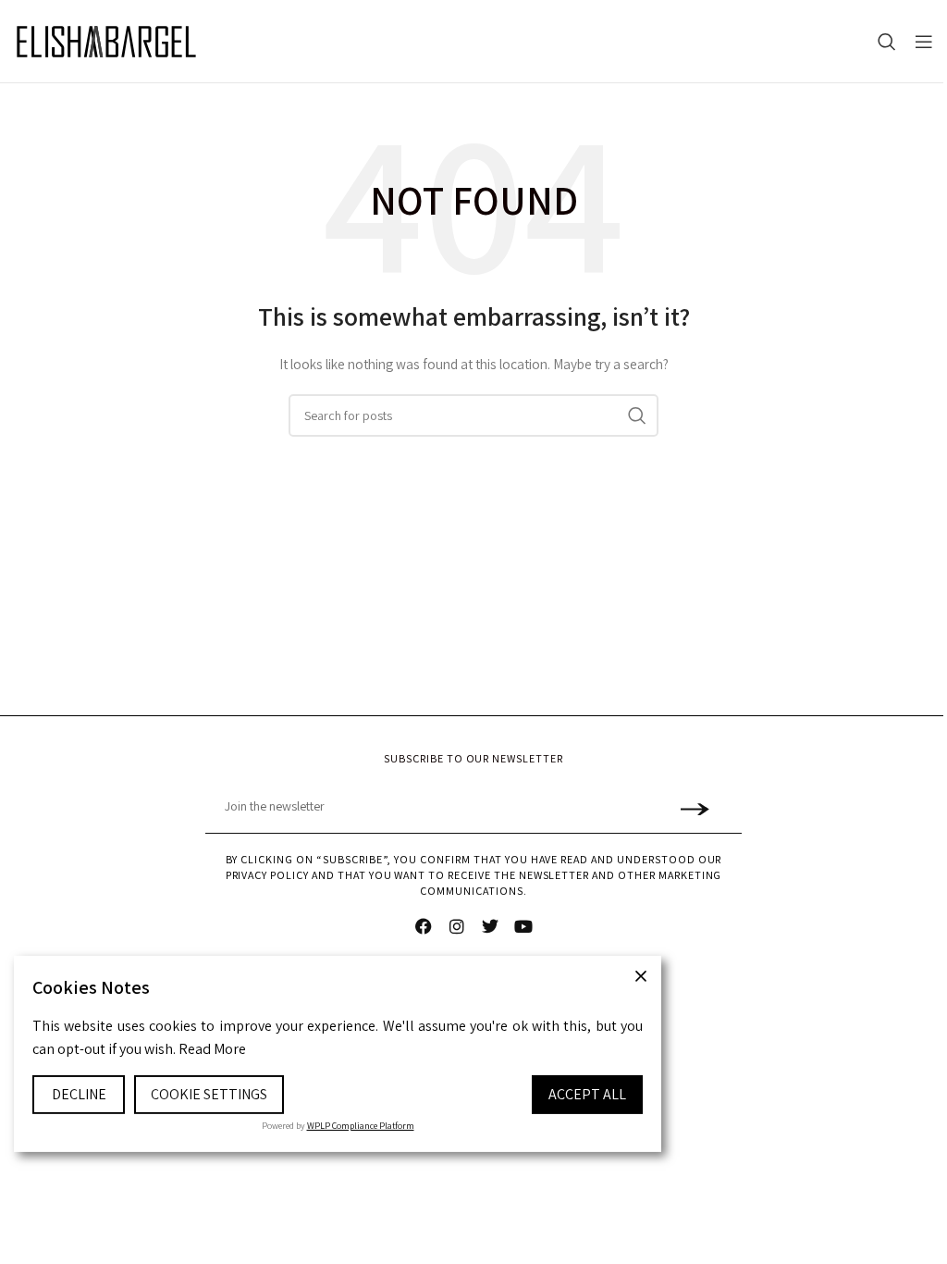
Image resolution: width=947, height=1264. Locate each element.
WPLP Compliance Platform (360, 1126)
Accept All (587, 1094)
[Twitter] (490, 926)
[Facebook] (423, 926)
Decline (79, 1094)
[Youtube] (523, 926)
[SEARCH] (637, 415)
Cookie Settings (209, 1094)
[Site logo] (106, 42)
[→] (694, 807)
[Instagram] (457, 926)
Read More (212, 1049)
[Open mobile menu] (923, 41)
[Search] (886, 41)
